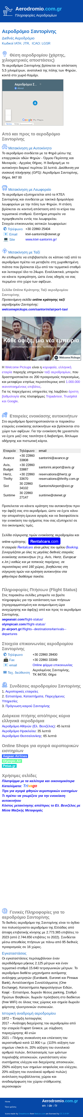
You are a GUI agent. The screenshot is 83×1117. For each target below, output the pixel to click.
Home (7, 1101)
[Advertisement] (41, 858)
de (50, 1105)
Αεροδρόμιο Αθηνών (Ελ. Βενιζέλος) (28, 726)
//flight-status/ (23, 624)
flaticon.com (40, 1114)
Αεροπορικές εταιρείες (21, 691)
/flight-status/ (22, 619)
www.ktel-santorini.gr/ (41, 239)
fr (56, 1105)
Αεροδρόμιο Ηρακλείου (19, 731)
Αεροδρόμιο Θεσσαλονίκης (21, 736)
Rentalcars (44, 541)
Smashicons (24, 1114)
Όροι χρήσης (10, 1107)
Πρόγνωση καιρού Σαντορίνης (28, 706)
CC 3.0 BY (64, 1114)
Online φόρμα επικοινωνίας (53, 665)
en (44, 1105)
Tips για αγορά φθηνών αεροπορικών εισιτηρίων (39, 791)
